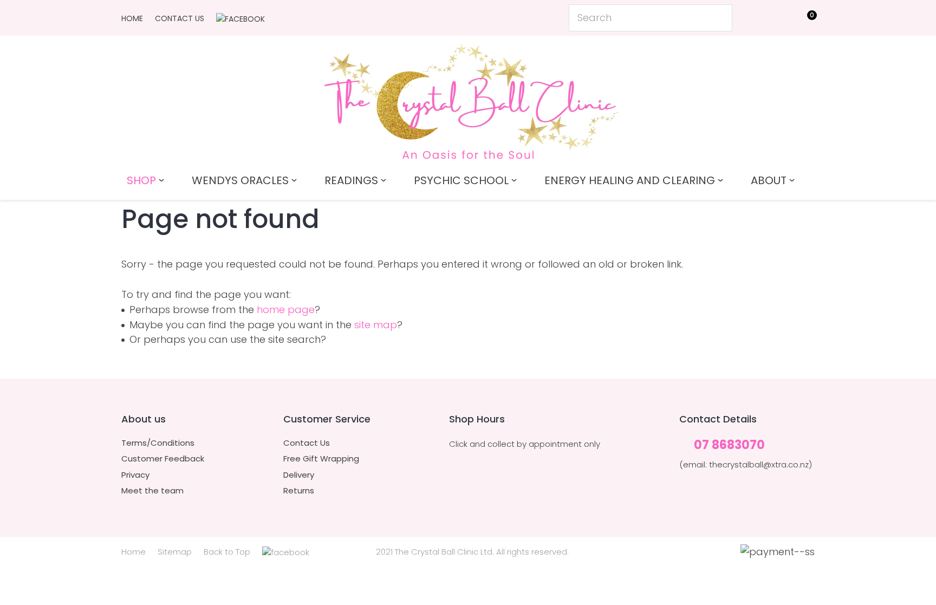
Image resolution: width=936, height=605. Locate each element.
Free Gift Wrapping (321, 458)
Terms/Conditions (157, 443)
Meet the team (152, 490)
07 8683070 (729, 445)
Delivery (298, 475)
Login (755, 17)
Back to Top (227, 551)
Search (719, 17)
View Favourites (779, 20)
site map (375, 324)
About (768, 180)
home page (286, 309)
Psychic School (461, 180)
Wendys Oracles (240, 180)
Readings (351, 180)
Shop (141, 180)
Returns (298, 490)
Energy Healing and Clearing (629, 180)
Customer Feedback (162, 458)
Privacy (135, 475)
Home (132, 18)
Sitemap (175, 551)
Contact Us (179, 18)
